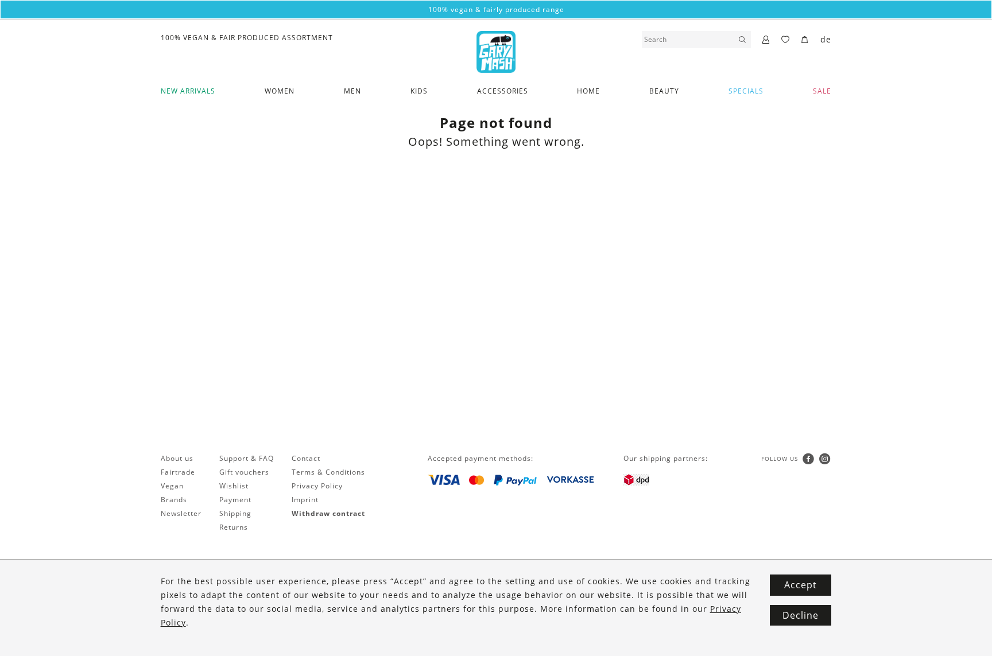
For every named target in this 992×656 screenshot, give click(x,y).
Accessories (502, 91)
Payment (235, 499)
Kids (419, 91)
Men (352, 91)
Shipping (235, 513)
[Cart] (805, 40)
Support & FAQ (246, 458)
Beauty (664, 91)
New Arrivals (188, 91)
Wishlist (234, 486)
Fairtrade (178, 472)
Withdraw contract (328, 513)
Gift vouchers (244, 472)
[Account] (766, 40)
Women (279, 91)
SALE (822, 91)
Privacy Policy (317, 486)
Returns (233, 527)
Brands (174, 499)
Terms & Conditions (328, 472)
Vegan (172, 486)
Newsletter (181, 513)
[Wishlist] (785, 40)
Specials (746, 91)
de (825, 39)
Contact (306, 458)
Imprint (305, 499)
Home (588, 91)
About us (177, 458)
